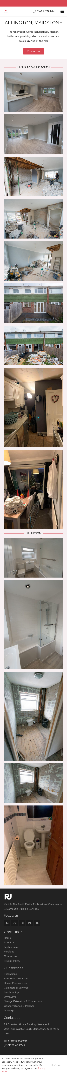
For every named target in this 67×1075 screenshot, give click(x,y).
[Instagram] (22, 923)
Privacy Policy (12, 960)
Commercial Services (16, 987)
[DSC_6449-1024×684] (33, 92)
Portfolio (9, 951)
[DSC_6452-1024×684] (33, 303)
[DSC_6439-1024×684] (33, 134)
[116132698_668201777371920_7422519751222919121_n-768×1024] (33, 407)
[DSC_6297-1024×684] (33, 176)
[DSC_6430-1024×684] (33, 558)
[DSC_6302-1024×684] (33, 261)
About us (9, 942)
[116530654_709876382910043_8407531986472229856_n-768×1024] (33, 489)
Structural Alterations (16, 978)
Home (7, 937)
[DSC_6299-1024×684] (33, 219)
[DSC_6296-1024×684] (33, 345)
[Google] (14, 923)
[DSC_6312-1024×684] (33, 783)
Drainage (9, 1010)
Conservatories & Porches (19, 1005)
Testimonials (11, 947)
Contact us (10, 956)
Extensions (10, 973)
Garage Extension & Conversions (23, 1001)
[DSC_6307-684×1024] (33, 716)
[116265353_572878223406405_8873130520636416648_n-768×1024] (33, 845)
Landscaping (11, 992)
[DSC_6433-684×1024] (33, 624)
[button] (62, 11)
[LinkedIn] (29, 923)
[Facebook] (7, 923)
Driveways (10, 996)
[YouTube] (37, 923)
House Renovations (15, 983)
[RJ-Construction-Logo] (6, 11)
